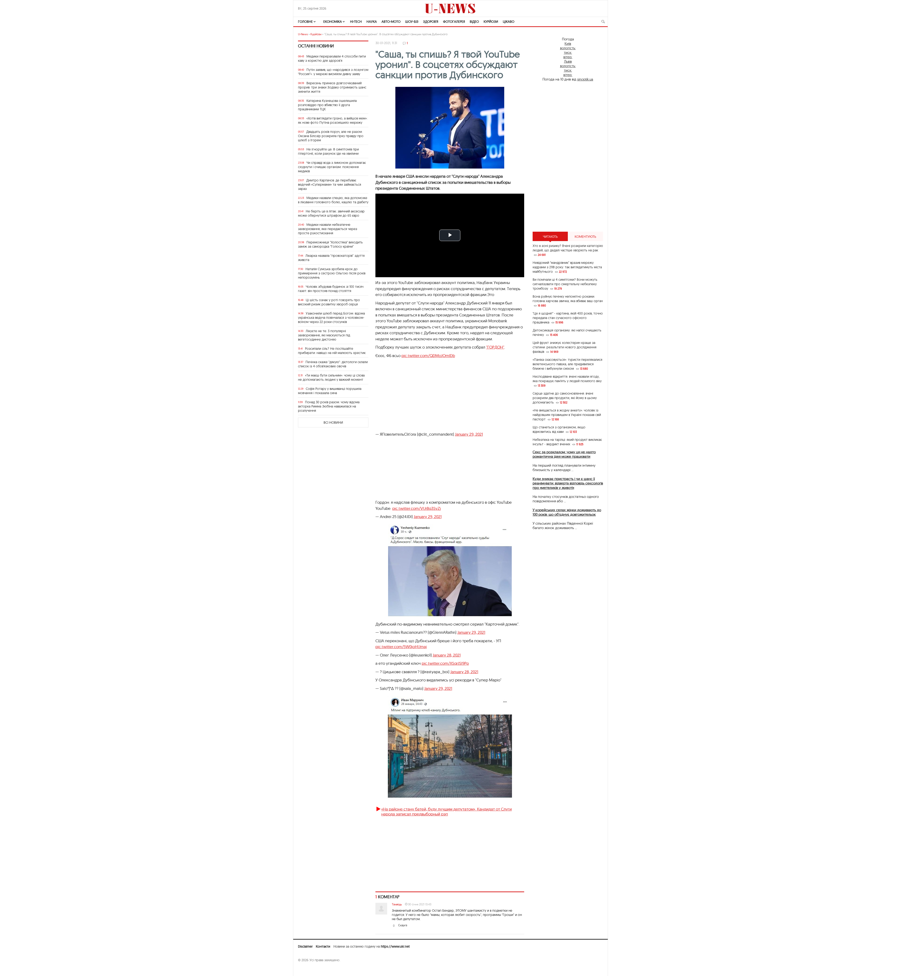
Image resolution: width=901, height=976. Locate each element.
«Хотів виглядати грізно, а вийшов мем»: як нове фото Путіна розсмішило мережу (332, 120)
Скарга (402, 925)
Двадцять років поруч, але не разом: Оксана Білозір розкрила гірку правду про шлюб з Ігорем (330, 136)
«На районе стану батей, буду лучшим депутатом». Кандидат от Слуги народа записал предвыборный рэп (446, 811)
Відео (474, 21)
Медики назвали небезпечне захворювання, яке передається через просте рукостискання (327, 229)
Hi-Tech (356, 21)
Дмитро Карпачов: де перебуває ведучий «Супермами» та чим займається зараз (329, 184)
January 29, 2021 (469, 434)
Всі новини (333, 422)
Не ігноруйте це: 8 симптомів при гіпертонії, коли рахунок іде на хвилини (328, 151)
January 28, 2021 (447, 655)
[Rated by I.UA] (308, 969)
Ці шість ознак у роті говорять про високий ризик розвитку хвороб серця (329, 302)
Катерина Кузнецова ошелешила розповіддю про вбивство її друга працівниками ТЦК (327, 105)
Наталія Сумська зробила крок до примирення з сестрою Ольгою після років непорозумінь (331, 273)
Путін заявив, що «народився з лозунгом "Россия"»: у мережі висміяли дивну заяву (333, 72)
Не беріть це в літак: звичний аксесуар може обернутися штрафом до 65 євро (331, 213)
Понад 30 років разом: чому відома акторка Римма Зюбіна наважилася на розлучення (328, 406)
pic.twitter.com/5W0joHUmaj (401, 646)
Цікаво (508, 21)
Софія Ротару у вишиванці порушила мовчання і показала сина (329, 391)
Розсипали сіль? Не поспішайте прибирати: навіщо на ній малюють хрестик (332, 350)
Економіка (332, 21)
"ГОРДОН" (495, 347)
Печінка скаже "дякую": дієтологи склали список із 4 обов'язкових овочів (333, 364)
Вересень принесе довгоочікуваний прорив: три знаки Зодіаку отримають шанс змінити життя (332, 87)
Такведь (397, 904)
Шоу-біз (411, 21)
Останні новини (316, 46)
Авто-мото (391, 21)
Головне (305, 21)
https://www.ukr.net (395, 946)
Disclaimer (305, 946)
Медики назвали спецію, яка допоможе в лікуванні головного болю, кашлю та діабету (333, 200)
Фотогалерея (454, 21)
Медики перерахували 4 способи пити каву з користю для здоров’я (332, 58)
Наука (372, 21)
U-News (303, 34)
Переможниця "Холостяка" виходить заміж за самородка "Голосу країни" (330, 244)
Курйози (491, 21)
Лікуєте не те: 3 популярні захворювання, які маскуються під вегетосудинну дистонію (324, 335)
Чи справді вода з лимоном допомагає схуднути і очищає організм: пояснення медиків (332, 167)
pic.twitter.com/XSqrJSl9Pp (445, 663)
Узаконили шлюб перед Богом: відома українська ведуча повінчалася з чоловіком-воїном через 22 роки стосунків (331, 317)
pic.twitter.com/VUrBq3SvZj (416, 508)
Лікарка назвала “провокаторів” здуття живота (331, 258)
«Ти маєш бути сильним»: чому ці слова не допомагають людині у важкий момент (331, 377)
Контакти (323, 946)
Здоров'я (430, 21)
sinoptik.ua (585, 79)
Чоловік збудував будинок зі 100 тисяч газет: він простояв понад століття (330, 288)
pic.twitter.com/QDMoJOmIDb (428, 355)
